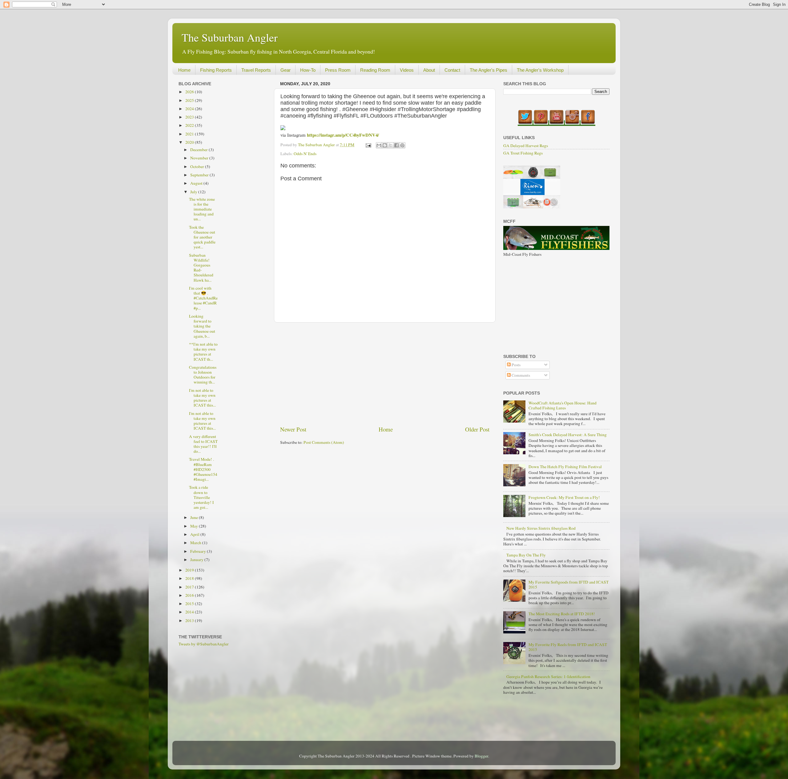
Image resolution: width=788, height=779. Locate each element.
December (199, 149)
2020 (190, 142)
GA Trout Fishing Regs (523, 153)
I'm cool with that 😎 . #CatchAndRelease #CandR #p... (203, 298)
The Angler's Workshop (540, 70)
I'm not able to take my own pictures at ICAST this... (202, 397)
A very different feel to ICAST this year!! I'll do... (203, 444)
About (429, 70)
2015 (190, 603)
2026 (190, 91)
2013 (190, 620)
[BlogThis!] (385, 145)
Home (184, 70)
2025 (190, 100)
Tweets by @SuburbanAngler (204, 644)
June (194, 517)
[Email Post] (368, 144)
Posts (516, 364)
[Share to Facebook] (396, 145)
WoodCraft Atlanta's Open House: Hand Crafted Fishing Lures (563, 405)
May (194, 526)
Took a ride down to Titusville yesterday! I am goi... (201, 497)
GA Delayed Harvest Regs (525, 145)
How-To (308, 70)
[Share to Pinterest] (402, 145)
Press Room (338, 70)
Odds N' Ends (305, 153)
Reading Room (375, 70)
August (196, 183)
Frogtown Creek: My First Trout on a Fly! (564, 497)
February (198, 551)
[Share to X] (391, 145)
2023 (190, 117)
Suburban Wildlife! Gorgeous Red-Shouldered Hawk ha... (201, 267)
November (199, 158)
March (196, 542)
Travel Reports (256, 70)
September (200, 175)
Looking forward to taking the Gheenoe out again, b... (202, 326)
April (195, 534)
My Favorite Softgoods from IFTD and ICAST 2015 (569, 584)
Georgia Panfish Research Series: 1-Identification (548, 676)
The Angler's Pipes (488, 70)
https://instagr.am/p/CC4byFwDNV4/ (343, 134)
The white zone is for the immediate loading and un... (202, 209)
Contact (452, 70)
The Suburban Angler (230, 37)
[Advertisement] (384, 374)
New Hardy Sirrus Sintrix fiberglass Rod (541, 528)
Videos (407, 70)
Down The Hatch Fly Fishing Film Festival (565, 466)
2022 (190, 125)
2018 (190, 578)
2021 (190, 134)
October (197, 166)
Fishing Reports (216, 70)
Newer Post (293, 429)
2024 (190, 108)
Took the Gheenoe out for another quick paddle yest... (202, 237)
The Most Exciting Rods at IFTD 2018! (562, 613)
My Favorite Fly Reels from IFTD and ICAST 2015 (568, 647)
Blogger (481, 756)
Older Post (477, 429)
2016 (190, 595)
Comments (520, 375)
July (194, 192)
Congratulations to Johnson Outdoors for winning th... (202, 374)
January (197, 559)
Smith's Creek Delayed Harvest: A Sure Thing (568, 434)
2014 (190, 612)
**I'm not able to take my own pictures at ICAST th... (203, 351)
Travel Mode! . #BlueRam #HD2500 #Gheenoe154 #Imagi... (203, 469)
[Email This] (379, 145)
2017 (190, 587)
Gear (285, 70)
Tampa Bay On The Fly (526, 555)
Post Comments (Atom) (324, 442)
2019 (190, 570)
